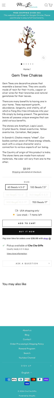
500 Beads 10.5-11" (16, 202)
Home (26, 69)
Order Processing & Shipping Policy (27, 344)
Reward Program (27, 348)
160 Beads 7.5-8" (15, 194)
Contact (27, 339)
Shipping (16, 172)
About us (27, 330)
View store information (17, 253)
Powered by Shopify (27, 396)
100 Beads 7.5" (38, 187)
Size (27, 182)
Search (27, 353)
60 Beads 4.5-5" (16, 187)
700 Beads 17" (40, 202)
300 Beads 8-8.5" (38, 194)
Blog (27, 334)
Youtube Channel (27, 357)
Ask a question (27, 263)
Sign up (26, 366)
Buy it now (27, 231)
